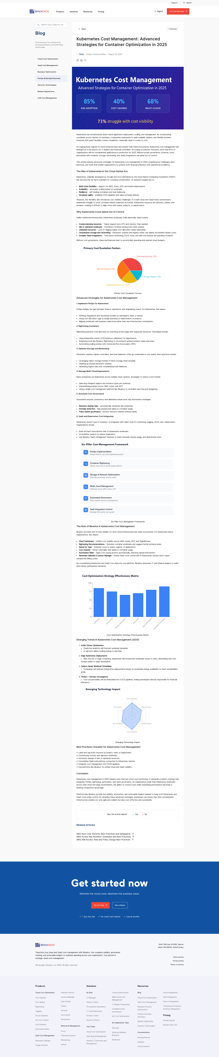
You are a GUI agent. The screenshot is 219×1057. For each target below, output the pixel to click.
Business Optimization (47, 72)
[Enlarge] (170, 250)
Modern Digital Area (46, 91)
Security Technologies (47, 85)
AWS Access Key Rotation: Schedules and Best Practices (103, 836)
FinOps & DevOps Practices (49, 78)
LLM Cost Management (47, 98)
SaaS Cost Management (48, 65)
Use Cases (90, 1026)
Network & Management (70, 1026)
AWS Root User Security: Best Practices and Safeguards (103, 834)
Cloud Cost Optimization (48, 59)
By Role (89, 992)
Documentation (144, 1032)
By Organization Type (120, 1023)
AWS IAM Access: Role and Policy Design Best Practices (103, 839)
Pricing (101, 11)
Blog (139, 992)
